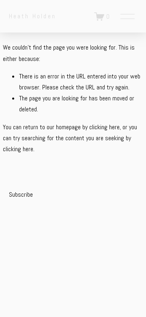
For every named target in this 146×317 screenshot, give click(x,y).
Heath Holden (32, 16)
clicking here (104, 127)
